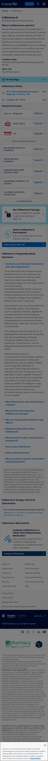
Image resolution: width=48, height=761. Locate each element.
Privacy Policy (35, 758)
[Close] (45, 745)
